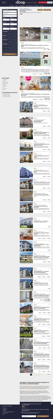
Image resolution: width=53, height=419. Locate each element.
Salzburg (4, 84)
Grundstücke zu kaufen (7, 96)
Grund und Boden (29, 5)
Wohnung (44, 386)
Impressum (5, 409)
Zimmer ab (4, 26)
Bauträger (41, 5)
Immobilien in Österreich (33, 386)
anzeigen (9, 54)
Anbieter (4, 35)
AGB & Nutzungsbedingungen (8, 411)
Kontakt (4, 410)
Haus (48, 386)
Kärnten (4, 80)
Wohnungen (12, 5)
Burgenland (5, 79)
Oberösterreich (5, 83)
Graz (26, 388)
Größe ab (4, 22)
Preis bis (11, 17)
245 (39, 374)
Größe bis (11, 22)
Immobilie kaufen (30, 390)
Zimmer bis (12, 26)
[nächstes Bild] (32, 107)
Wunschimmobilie (35, 399)
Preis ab (4, 17)
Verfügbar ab (5, 39)
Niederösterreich (5, 82)
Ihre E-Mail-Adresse (24, 414)
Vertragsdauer (5, 31)
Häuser (16, 5)
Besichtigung (5, 43)
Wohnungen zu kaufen (6, 95)
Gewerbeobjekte (22, 5)
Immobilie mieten (30, 395)
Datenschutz (5, 413)
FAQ (3, 414)
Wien (4, 89)
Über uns (4, 408)
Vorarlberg (5, 88)
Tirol (4, 87)
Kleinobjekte (36, 5)
